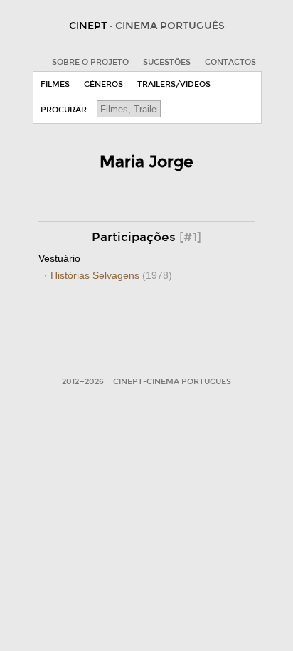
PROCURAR (64, 110)
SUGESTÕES (167, 62)
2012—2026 (83, 381)
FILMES (55, 84)
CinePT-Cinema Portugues (172, 381)
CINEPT (147, 26)
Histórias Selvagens (111, 275)
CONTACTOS (230, 62)
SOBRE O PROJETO (90, 62)
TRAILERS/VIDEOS (174, 84)
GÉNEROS (103, 84)
